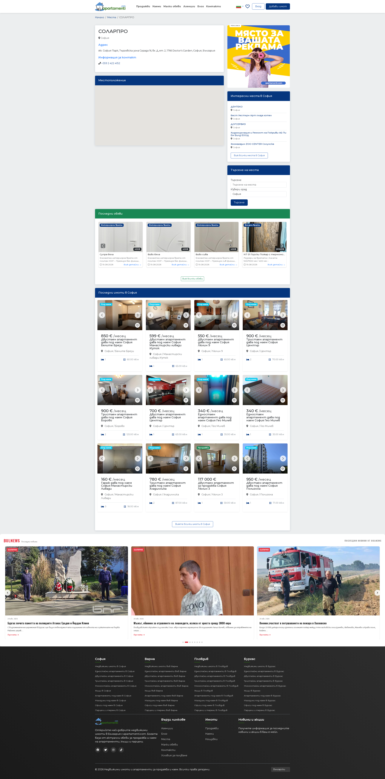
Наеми (156, 6)
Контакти (213, 6)
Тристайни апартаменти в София (114, 681)
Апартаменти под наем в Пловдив (213, 695)
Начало (99, 17)
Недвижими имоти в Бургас (260, 666)
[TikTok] (121, 750)
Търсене (236, 180)
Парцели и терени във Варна (161, 710)
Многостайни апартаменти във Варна (166, 686)
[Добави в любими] (137, 325)
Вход (258, 6)
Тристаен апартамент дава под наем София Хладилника (167, 486)
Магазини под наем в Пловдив (211, 700)
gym (112, 38)
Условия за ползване (174, 755)
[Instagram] (113, 750)
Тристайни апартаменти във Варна (165, 681)
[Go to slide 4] (192, 642)
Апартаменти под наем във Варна (164, 695)
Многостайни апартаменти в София (115, 686)
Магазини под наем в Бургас (260, 700)
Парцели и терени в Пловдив (210, 710)
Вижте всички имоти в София (192, 524)
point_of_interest (136, 38)
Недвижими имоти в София (110, 666)
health (120, 38)
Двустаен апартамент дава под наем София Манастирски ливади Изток (167, 344)
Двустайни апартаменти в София (114, 676)
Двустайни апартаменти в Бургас (263, 676)
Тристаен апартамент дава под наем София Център (264, 342)
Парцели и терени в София (110, 710)
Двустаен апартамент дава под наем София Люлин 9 (216, 342)
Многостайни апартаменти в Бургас (265, 686)
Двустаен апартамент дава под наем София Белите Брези (119, 342)
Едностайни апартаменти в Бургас (264, 671)
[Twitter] (105, 750)
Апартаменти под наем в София (113, 695)
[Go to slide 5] (194, 642)
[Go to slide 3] (189, 642)
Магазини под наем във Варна (161, 700)
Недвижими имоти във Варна (161, 666)
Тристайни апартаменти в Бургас (263, 681)
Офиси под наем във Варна (159, 705)
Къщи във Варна (154, 690)
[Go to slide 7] (199, 642)
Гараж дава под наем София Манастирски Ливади (116, 486)
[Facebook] (97, 750)
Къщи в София (103, 690)
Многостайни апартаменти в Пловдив (216, 686)
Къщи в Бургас (252, 690)
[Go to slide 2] (185, 642)
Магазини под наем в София (110, 700)
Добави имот (278, 6)
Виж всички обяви (192, 278)
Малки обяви (172, 6)
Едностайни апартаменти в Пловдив (215, 671)
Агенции (189, 6)
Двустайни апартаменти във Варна (165, 676)
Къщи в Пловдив (203, 690)
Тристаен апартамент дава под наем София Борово (119, 417)
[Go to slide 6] (197, 642)
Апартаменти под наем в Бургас (262, 695)
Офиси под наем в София (109, 705)
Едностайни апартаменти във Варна (165, 671)
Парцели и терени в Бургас (259, 710)
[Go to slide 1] (183, 642)
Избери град (239, 189)
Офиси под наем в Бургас (258, 705)
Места (111, 17)
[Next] (377, 593)
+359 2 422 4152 (110, 63)
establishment (155, 38)
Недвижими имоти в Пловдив (211, 666)
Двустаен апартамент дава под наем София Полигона (264, 486)
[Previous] (8, 593)
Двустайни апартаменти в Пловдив (214, 676)
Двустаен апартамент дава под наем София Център (167, 417)
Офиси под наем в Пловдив (209, 705)
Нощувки (211, 739)
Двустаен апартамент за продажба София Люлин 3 (216, 486)
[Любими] (247, 6)
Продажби (143, 6)
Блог (200, 6)
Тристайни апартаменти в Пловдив (214, 681)
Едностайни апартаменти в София (114, 671)
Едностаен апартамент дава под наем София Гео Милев (215, 417)
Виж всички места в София (249, 155)
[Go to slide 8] (202, 642)
